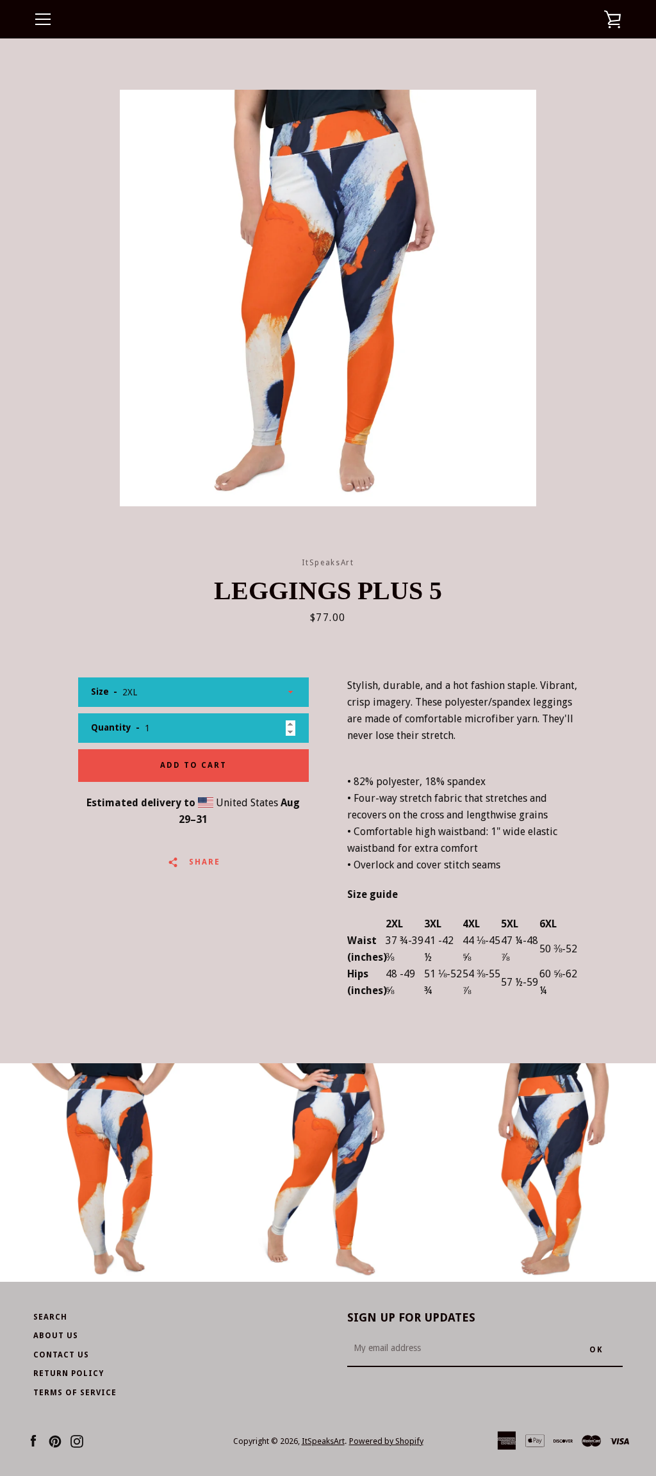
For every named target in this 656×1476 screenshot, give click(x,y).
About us (55, 1335)
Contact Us (61, 1354)
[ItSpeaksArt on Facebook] (33, 1440)
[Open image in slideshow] (328, 298)
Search (50, 1317)
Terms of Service (75, 1392)
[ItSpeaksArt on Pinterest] (55, 1440)
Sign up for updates (411, 1317)
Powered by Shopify (386, 1441)
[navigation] (43, 19)
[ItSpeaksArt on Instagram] (76, 1440)
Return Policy (68, 1373)
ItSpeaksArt (323, 1441)
